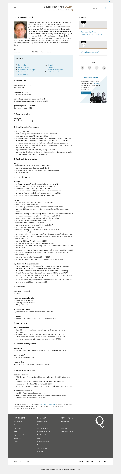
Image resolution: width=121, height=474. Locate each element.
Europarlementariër (43, 431)
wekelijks (96, 83)
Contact (28, 461)
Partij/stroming (23, 67)
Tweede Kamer (18, 425)
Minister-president (43, 441)
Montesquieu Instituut (65, 10)
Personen (41, 417)
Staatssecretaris (42, 448)
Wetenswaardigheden (55, 70)
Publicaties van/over (55, 72)
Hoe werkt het (18, 421)
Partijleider (40, 438)
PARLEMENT (58, 7)
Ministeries (17, 438)
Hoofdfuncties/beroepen (27, 70)
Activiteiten (51, 67)
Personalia (22, 65)
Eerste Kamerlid (42, 425)
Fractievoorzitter (42, 435)
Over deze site (19, 461)
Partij (15, 431)
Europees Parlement (67, 431)
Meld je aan (86, 93)
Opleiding (51, 65)
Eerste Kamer (18, 428)
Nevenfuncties (23, 74)
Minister (40, 445)
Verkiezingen (67, 417)
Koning (16, 441)
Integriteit (40, 451)
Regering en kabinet (20, 435)
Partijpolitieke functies (26, 72)
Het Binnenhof (20, 417)
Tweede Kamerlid (42, 428)
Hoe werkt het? (42, 421)
